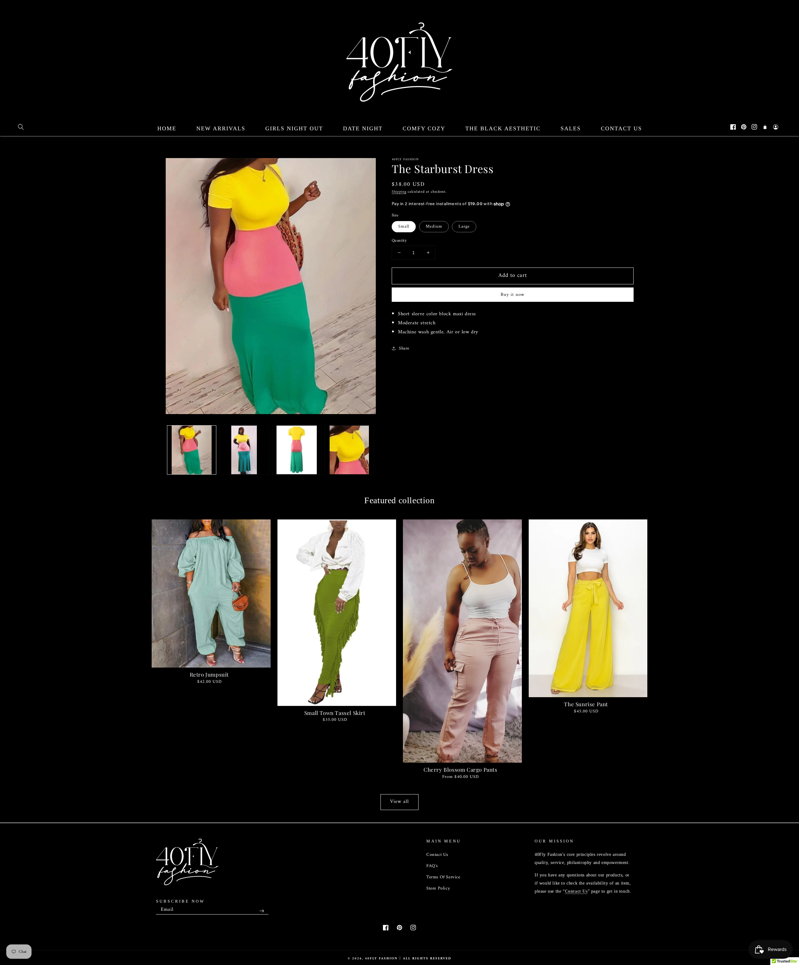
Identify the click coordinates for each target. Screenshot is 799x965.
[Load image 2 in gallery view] (244, 450)
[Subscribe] (261, 911)
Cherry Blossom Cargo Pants (461, 769)
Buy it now (513, 295)
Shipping (399, 192)
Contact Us (437, 855)
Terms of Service (443, 877)
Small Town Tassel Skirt (334, 712)
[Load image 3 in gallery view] (296, 450)
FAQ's (432, 866)
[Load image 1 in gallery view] (191, 450)
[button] (21, 127)
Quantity (399, 241)
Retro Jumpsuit (209, 674)
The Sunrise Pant (586, 704)
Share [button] (404, 348)
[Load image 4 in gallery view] (349, 450)
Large (464, 226)
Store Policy (438, 888)
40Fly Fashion (381, 959)
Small (403, 226)
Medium (434, 226)
